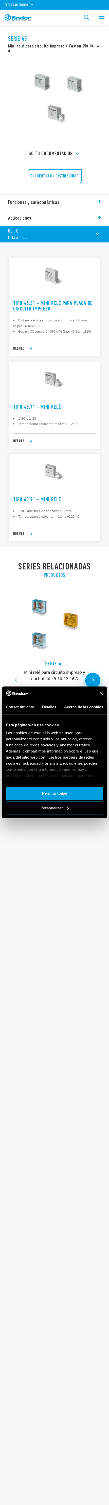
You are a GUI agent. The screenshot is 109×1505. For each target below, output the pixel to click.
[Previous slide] (16, 680)
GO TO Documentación (51, 153)
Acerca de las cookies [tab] (83, 707)
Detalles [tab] (49, 707)
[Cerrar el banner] (101, 693)
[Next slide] (92, 680)
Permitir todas (54, 793)
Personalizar (52, 808)
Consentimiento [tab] (20, 707)
